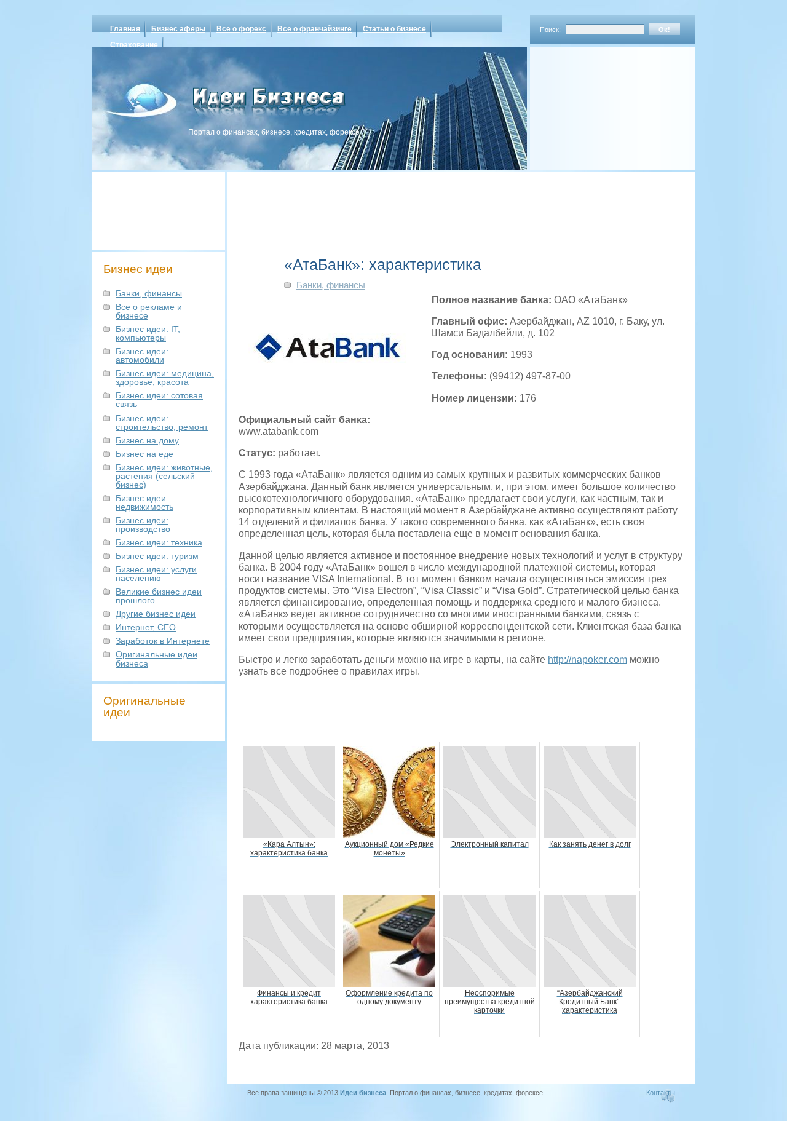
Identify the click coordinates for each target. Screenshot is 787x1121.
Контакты (660, 1092)
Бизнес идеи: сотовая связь (159, 399)
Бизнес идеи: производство (143, 524)
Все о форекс (241, 29)
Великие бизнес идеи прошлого (159, 596)
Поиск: (550, 29)
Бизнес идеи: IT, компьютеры (148, 333)
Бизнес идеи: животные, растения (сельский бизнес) (164, 475)
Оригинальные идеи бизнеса (156, 658)
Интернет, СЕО (146, 627)
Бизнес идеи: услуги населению (156, 573)
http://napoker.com (587, 659)
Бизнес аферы (178, 29)
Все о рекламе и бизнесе (149, 311)
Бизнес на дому (147, 440)
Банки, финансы (149, 293)
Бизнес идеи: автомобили (142, 355)
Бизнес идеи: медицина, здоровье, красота (165, 377)
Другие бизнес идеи (156, 614)
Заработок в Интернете (163, 641)
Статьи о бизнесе (394, 29)
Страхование (134, 45)
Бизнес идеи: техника (159, 542)
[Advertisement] (596, 104)
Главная (125, 29)
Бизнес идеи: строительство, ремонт (162, 422)
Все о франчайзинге (314, 29)
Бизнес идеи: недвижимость (144, 502)
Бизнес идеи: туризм (157, 556)
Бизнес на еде (144, 454)
